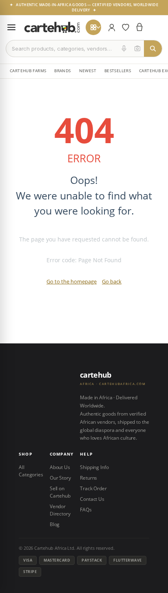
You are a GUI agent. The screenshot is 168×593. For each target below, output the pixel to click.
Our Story (60, 477)
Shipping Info (94, 467)
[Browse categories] (93, 27)
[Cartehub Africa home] (52, 27)
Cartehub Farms (28, 70)
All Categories (31, 471)
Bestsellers (117, 70)
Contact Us (92, 499)
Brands (62, 70)
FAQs (86, 509)
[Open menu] (11, 27)
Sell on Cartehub (60, 492)
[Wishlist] (125, 27)
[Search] (153, 48)
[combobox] (61, 48)
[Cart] (139, 27)
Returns (88, 477)
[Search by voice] (123, 48)
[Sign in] (111, 27)
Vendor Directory (60, 510)
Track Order (93, 488)
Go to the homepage (71, 281)
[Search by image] (137, 48)
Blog (55, 524)
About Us (60, 467)
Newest (87, 70)
